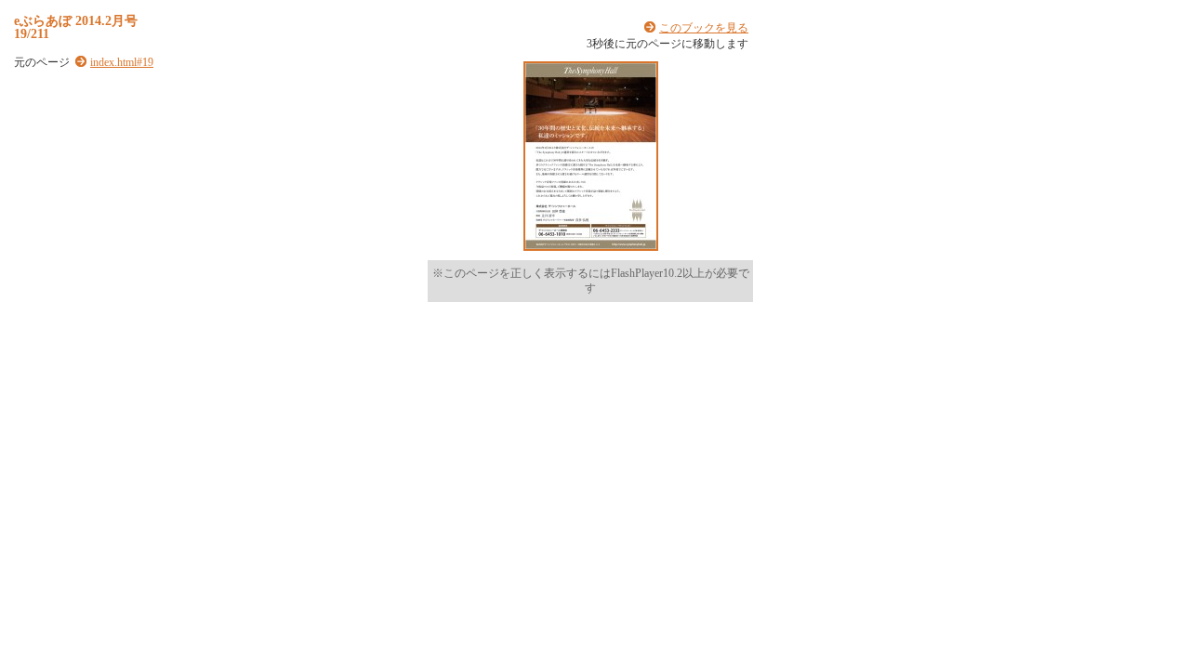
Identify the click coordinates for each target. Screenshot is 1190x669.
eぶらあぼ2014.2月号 (76, 20)
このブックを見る (703, 27)
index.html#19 (121, 62)
